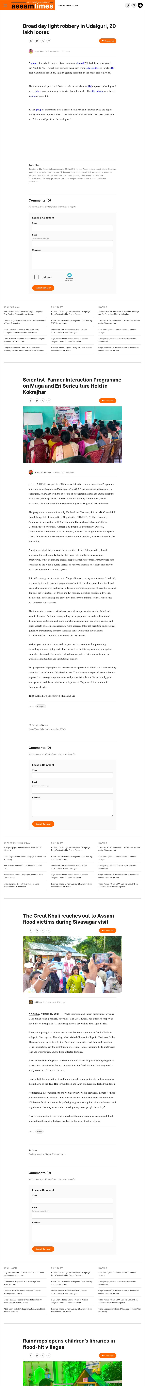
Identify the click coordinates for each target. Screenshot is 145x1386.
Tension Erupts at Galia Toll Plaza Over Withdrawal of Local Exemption (25, 322)
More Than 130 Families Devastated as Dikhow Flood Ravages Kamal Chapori (23, 1301)
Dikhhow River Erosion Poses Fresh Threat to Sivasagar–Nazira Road (22, 1292)
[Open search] (134, 5)
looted (80, 63)
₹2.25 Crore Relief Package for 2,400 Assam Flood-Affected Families (25, 1310)
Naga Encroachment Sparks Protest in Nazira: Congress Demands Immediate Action (69, 340)
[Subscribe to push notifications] (127, 5)
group (34, 63)
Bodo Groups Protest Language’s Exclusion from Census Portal (23, 876)
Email (40, 236)
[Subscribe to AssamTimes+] (140, 5)
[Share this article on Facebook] (37, 41)
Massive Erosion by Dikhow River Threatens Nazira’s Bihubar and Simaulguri (69, 331)
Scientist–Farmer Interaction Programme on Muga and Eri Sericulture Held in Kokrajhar (118, 313)
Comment (36, 249)
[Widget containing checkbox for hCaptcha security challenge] (53, 277)
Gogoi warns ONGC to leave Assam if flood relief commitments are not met (118, 349)
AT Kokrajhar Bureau (43, 472)
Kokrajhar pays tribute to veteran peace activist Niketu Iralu (117, 340)
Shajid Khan (39, 51)
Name (34, 222)
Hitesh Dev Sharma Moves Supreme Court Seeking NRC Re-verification (71, 322)
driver (38, 91)
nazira (39, 1131)
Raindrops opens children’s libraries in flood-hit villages (117, 331)
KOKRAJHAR (37, 484)
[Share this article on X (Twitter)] (42, 41)
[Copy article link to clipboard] (48, 41)
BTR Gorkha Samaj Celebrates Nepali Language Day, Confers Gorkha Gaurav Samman (23, 313)
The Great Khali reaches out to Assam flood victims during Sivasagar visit (119, 322)
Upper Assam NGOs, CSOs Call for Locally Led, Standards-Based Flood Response (118, 885)
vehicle (99, 91)
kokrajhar (40, 706)
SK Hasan (38, 1002)
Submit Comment (43, 288)
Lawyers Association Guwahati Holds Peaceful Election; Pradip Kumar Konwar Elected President (24, 349)
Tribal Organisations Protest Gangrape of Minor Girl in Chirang (25, 858)
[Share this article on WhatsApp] (31, 41)
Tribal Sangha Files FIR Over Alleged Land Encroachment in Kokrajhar (21, 885)
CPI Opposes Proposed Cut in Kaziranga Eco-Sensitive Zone (22, 1283)
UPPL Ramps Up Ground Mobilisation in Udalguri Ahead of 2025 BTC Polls (24, 340)
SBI (97, 67)
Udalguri (90, 67)
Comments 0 (109, 41)
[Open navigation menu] (5, 5)
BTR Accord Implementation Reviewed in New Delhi (23, 867)
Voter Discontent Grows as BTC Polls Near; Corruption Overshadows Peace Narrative (21, 331)
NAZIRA (34, 1014)
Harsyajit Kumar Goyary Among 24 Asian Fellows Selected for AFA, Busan (71, 349)
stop (33, 96)
